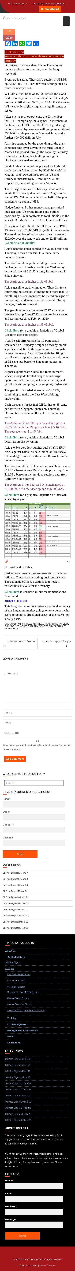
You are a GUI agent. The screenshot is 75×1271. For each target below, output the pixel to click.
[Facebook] (16, 9)
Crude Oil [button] (10, 52)
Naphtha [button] (16, 56)
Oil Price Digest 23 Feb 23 (15, 927)
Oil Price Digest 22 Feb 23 (18, 1120)
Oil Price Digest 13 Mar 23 (15, 891)
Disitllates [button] (40, 56)
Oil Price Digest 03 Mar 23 (15, 897)
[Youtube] (29, 9)
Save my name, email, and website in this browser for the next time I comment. (37, 747)
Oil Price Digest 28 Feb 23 (16, 915)
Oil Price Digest (50, 9)
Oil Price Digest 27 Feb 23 (15, 921)
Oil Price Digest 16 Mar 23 (15, 872)
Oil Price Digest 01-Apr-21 (19, 644)
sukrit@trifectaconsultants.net (49, 3)
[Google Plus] (35, 9)
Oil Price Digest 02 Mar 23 (16, 903)
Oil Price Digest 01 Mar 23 (15, 909)
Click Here (12, 330)
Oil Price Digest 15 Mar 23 (15, 878)
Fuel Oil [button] (50, 56)
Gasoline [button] (28, 56)
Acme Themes (47, 1265)
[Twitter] (23, 9)
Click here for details (20, 242)
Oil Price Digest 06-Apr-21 (56, 643)
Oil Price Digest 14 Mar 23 (15, 885)
